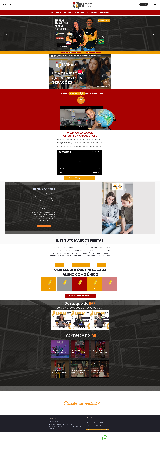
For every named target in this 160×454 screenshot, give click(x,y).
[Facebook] (150, 4)
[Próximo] (153, 33)
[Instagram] (152, 4)
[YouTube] (155, 4)
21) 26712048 (58, 421)
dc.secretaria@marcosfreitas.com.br (62, 424)
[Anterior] (6, 33)
